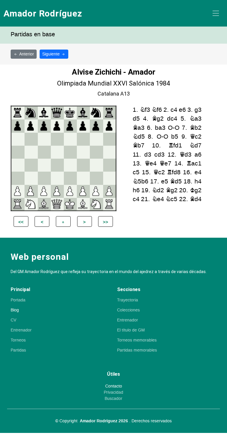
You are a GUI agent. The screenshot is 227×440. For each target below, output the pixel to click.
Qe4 (151, 163)
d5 (136, 118)
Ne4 (158, 199)
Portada (18, 300)
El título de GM (131, 330)
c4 (174, 110)
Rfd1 (175, 145)
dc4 (172, 118)
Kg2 (196, 190)
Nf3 (145, 110)
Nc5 (171, 199)
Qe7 (165, 163)
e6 (182, 110)
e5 (164, 181)
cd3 (159, 154)
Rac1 (194, 163)
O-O (173, 128)
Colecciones (128, 310)
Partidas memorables (137, 350)
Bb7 (139, 145)
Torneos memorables (137, 340)
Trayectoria (127, 300)
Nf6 (157, 110)
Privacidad (113, 392)
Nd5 (139, 136)
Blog (15, 310)
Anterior (26, 54)
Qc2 (196, 136)
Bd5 (176, 181)
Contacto (113, 386)
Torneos (18, 340)
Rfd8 (174, 172)
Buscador (113, 399)
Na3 (195, 118)
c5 (136, 172)
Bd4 (196, 199)
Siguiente (51, 54)
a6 (198, 154)
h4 (198, 181)
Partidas (18, 350)
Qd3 (186, 154)
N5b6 (140, 181)
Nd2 (158, 190)
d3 (147, 154)
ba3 (160, 128)
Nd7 (195, 145)
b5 (174, 136)
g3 (198, 110)
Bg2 (158, 118)
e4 (198, 172)
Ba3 (139, 128)
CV (13, 320)
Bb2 (196, 128)
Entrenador (21, 330)
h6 (136, 190)
